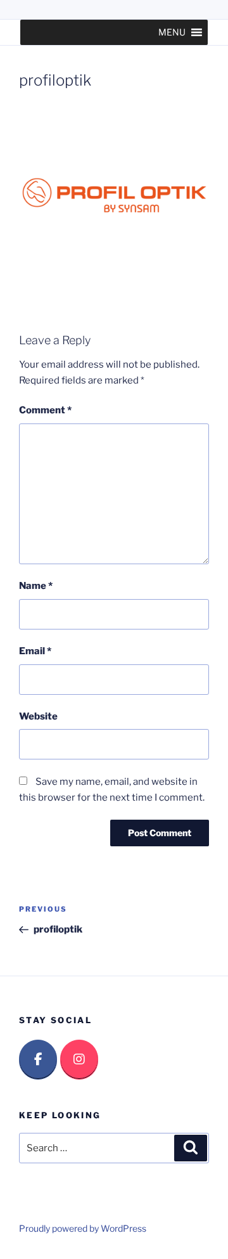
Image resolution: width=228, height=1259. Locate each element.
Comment (45, 410)
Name (36, 585)
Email (35, 651)
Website (38, 716)
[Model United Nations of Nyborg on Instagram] (79, 1060)
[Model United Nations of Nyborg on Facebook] (38, 1060)
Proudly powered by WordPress (82, 1228)
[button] (172, 32)
